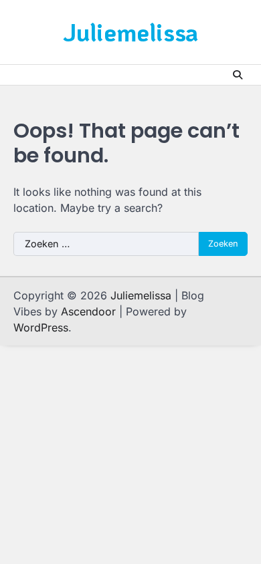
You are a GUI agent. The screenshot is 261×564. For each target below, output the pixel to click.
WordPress (40, 327)
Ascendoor (88, 311)
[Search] (238, 75)
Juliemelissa (130, 31)
